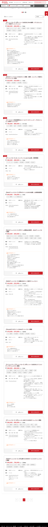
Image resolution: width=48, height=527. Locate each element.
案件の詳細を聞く (35, 68)
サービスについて (17, 2)
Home (5, 8)
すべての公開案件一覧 (11, 8)
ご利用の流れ (24, 2)
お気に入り (31, 2)
